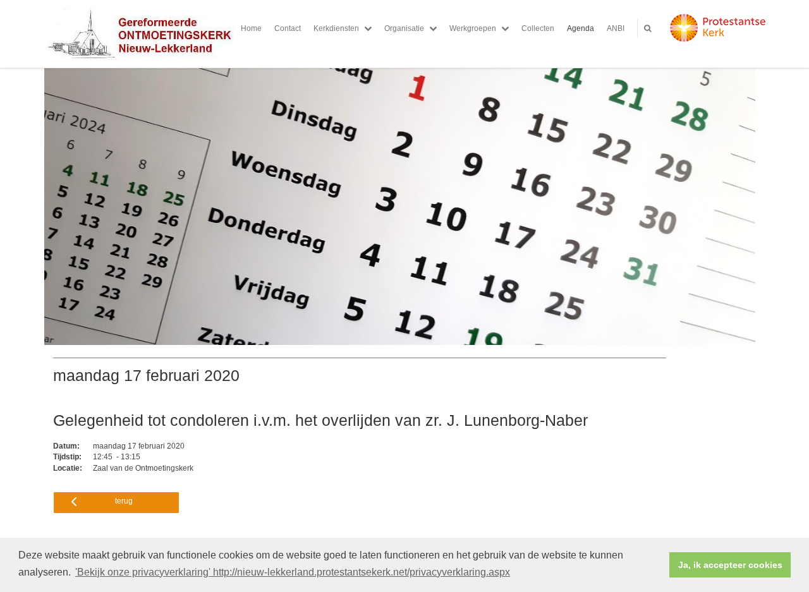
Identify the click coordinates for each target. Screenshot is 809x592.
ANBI (615, 28)
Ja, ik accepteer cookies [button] (730, 565)
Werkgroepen (472, 28)
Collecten (537, 28)
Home (251, 28)
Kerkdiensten (336, 28)
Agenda (580, 28)
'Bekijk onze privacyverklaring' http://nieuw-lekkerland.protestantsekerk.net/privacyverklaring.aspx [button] (292, 572)
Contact (287, 28)
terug (124, 501)
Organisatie (404, 28)
